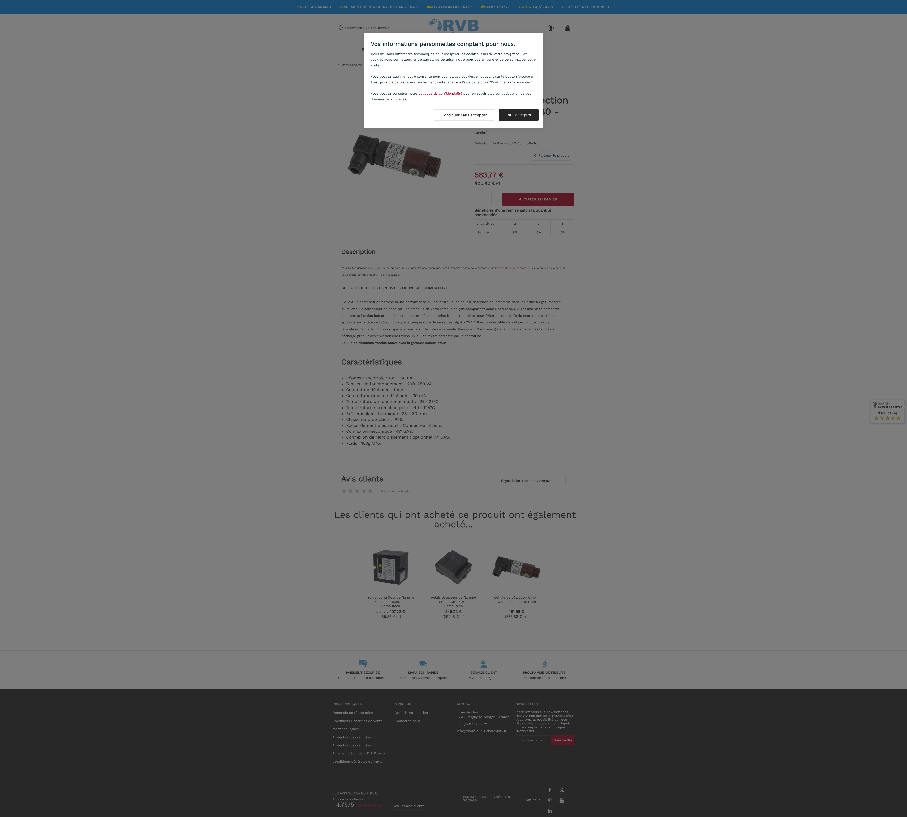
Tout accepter (518, 115)
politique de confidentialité (440, 94)
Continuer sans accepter (464, 115)
